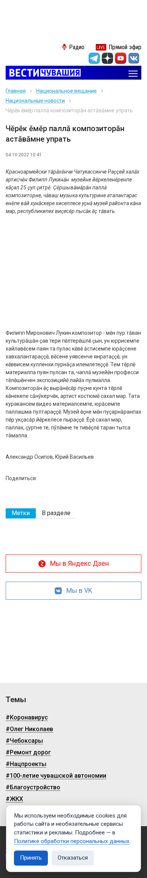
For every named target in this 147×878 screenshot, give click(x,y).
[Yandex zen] (107, 58)
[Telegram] (94, 58)
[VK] (133, 58)
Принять (31, 857)
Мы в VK (79, 590)
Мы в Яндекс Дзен (79, 563)
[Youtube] (120, 58)
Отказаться (73, 857)
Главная (16, 91)
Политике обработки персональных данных (72, 841)
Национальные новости (35, 101)
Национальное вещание (66, 91)
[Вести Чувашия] (43, 73)
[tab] (21, 513)
